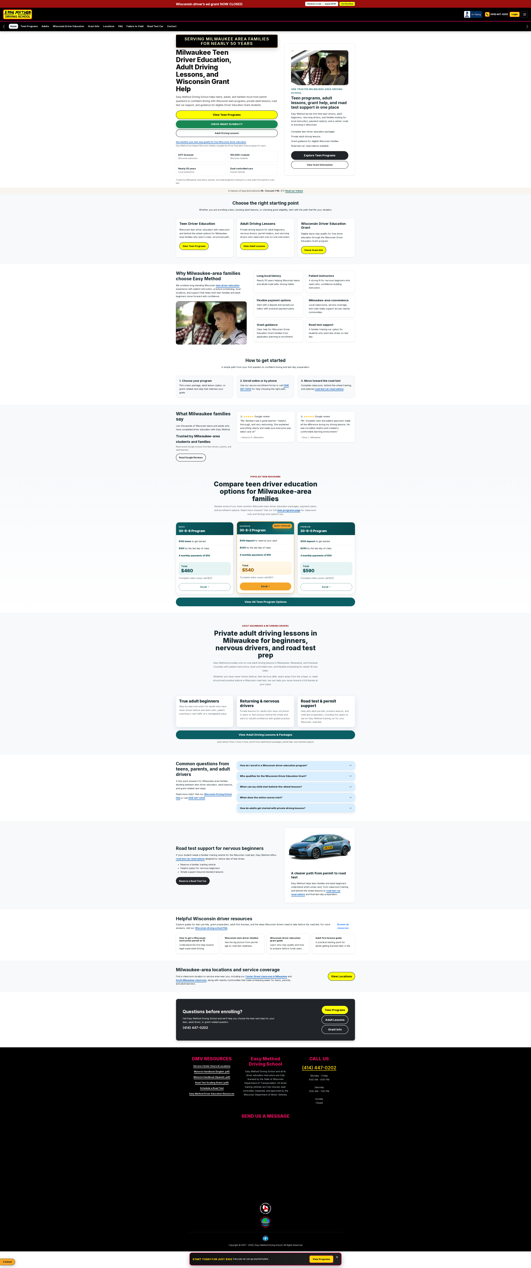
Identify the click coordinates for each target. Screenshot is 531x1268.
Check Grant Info (313, 250)
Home (13, 26)
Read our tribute (294, 191)
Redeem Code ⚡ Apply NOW (321, 4)
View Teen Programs (227, 114)
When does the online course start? (261, 797)
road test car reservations (329, 389)
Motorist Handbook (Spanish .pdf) (212, 1077)
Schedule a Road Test (212, 1088)
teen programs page (288, 510)
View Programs (321, 1259)
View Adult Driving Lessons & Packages (265, 734)
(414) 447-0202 (196, 798)
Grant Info (93, 26)
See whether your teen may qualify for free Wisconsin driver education (211, 142)
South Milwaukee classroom (191, 980)
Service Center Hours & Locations (211, 1066)
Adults (45, 26)
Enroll (203, 587)
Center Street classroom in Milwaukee (266, 976)
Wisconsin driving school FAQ (211, 928)
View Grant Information (320, 164)
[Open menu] (524, 14)
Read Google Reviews (191, 457)
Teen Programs (29, 26)
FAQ (120, 26)
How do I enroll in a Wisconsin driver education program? (273, 765)
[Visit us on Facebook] (265, 1239)
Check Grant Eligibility (227, 124)
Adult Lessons (335, 1019)
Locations (108, 26)
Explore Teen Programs (319, 155)
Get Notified (347, 4)
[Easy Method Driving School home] (17, 14)
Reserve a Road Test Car (192, 881)
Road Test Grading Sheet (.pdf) (212, 1082)
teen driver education (228, 285)
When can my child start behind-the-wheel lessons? (271, 786)
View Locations (341, 976)
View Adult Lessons (254, 246)
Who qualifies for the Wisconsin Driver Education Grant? (273, 776)
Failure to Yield (135, 26)
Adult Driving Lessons (227, 133)
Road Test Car (155, 26)
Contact (171, 26)
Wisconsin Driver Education (68, 26)
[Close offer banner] (337, 1257)
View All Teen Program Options (265, 602)
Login (515, 14)
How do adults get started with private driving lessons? (272, 808)
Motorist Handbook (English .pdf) (212, 1071)
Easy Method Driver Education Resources (211, 1093)
